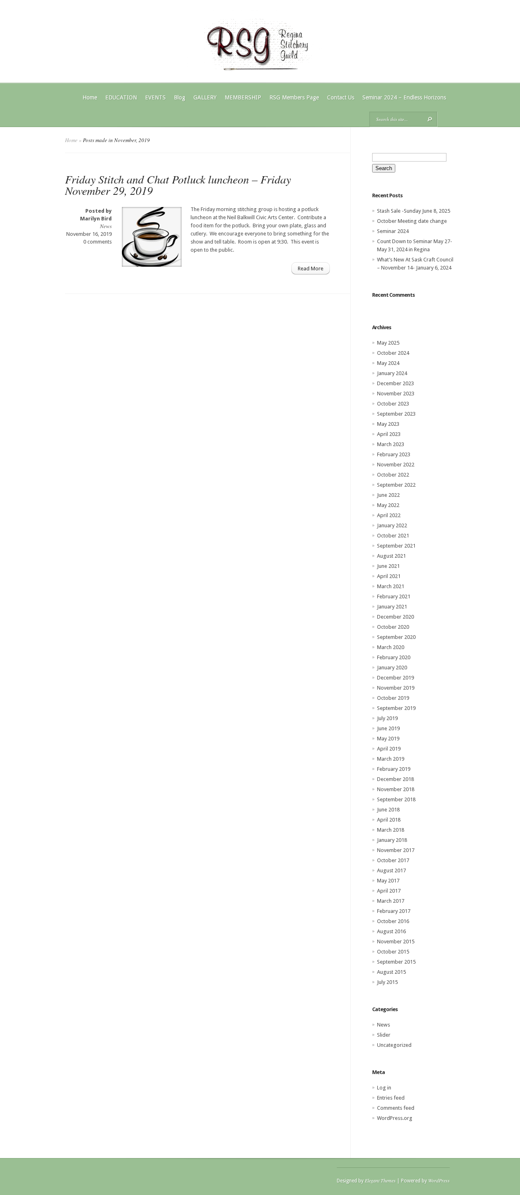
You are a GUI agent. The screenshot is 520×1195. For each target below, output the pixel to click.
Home (89, 97)
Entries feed (391, 1098)
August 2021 (391, 556)
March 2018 (390, 830)
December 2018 (395, 779)
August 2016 (391, 931)
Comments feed (395, 1108)
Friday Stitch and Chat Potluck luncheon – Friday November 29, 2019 (178, 184)
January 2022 (392, 525)
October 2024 (393, 353)
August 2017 (391, 870)
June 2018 (388, 810)
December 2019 (395, 678)
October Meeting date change (412, 221)
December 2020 (395, 617)
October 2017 (393, 860)
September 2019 (396, 708)
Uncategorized (394, 1045)
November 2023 (395, 393)
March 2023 (390, 444)
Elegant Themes (380, 1180)
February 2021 (393, 596)
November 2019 (395, 688)
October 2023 (393, 404)
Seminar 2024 (393, 231)
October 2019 (393, 698)
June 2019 (388, 728)
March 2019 (390, 759)
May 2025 (388, 343)
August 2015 (391, 972)
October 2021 (393, 536)
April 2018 (389, 820)
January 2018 (392, 840)
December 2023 (395, 383)
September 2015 (396, 962)
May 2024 (388, 363)
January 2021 (392, 607)
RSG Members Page (294, 97)
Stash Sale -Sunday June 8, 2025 (413, 211)
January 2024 (392, 373)
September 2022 (396, 485)
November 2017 (395, 850)
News (106, 226)
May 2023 (388, 424)
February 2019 (393, 769)
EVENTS (155, 97)
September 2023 (396, 414)
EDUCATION (121, 97)
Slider (383, 1035)
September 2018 (396, 799)
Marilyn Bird (96, 219)
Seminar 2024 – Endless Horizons (404, 97)
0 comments (97, 242)
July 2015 (387, 982)
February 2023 (393, 454)
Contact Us (340, 97)
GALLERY (205, 97)
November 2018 (395, 789)
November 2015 (395, 941)
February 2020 (393, 657)
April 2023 (389, 434)
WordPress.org (394, 1118)
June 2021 (388, 566)
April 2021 (389, 576)
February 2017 (393, 911)
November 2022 (395, 465)
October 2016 (393, 921)
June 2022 (388, 495)
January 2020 (392, 667)
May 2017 (388, 881)
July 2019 (387, 718)
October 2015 (393, 952)
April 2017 (389, 891)
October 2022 (393, 475)
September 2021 (396, 546)
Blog (179, 97)
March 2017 (390, 901)
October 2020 (393, 627)
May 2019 (388, 739)
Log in (384, 1088)
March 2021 (390, 586)
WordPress (439, 1180)
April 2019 (389, 749)
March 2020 (390, 647)
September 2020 (396, 637)
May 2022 (388, 505)
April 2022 (389, 515)
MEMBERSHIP (243, 97)
